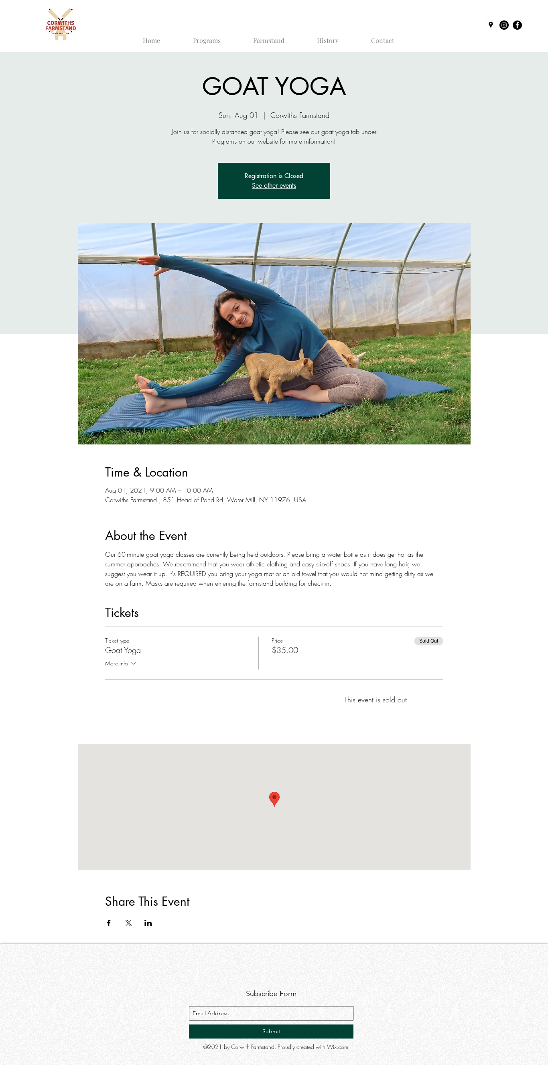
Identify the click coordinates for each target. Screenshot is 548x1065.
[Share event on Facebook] (109, 923)
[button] (207, 37)
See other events (274, 185)
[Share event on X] (128, 923)
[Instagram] (504, 25)
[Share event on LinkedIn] (148, 923)
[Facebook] (517, 25)
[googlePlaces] (490, 25)
